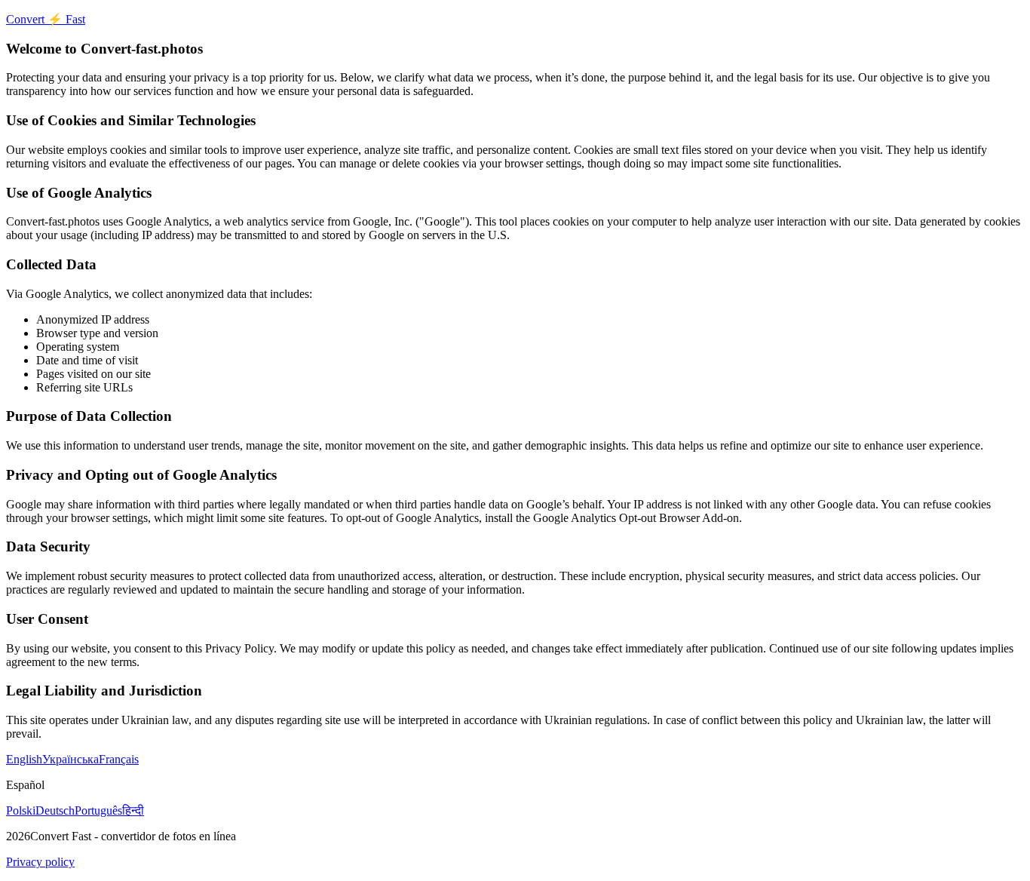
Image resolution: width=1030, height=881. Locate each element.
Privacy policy (40, 861)
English (24, 759)
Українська (70, 759)
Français (119, 759)
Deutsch (55, 810)
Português (98, 810)
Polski (20, 810)
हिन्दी (133, 810)
